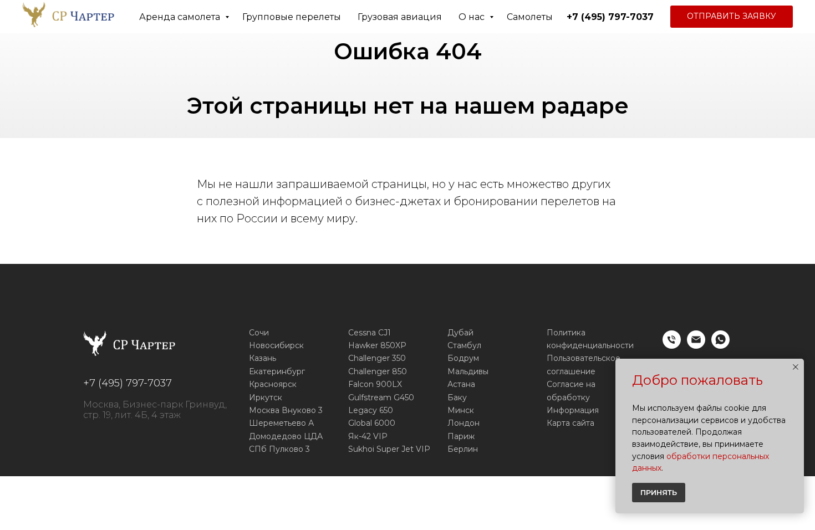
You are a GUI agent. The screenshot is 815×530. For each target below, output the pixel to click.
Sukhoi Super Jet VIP (389, 449)
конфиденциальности (590, 345)
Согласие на (571, 384)
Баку (457, 397)
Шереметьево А (281, 423)
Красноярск (273, 384)
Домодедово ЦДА (286, 436)
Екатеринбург (277, 371)
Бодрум (463, 358)
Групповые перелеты (291, 17)
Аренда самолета (180, 17)
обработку (568, 397)
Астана (461, 384)
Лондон (463, 423)
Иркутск (265, 397)
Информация (573, 410)
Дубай (460, 332)
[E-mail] (696, 345)
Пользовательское (583, 358)
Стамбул (464, 345)
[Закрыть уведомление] (795, 367)
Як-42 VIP (368, 436)
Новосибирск (276, 345)
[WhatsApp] (720, 345)
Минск (460, 410)
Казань (262, 358)
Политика (566, 332)
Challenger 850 (377, 371)
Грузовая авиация (400, 17)
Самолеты (530, 17)
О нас (473, 17)
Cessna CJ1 (369, 332)
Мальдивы (467, 371)
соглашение (571, 371)
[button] (731, 17)
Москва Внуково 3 (286, 410)
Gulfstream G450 (381, 397)
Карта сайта (570, 423)
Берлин (462, 449)
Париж (461, 436)
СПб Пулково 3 (279, 449)
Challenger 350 (377, 358)
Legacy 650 (370, 410)
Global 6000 (371, 423)
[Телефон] (672, 345)
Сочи (259, 332)
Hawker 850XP (377, 345)
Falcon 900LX (375, 384)
